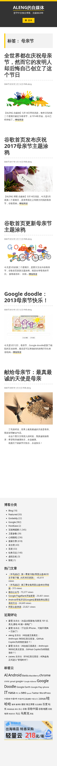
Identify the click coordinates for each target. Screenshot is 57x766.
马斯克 (25, 713)
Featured (12, 514)
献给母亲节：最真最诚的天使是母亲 (28, 375)
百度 (10, 548)
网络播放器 (10, 709)
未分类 (11, 545)
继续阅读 (19, 119)
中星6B (7, 698)
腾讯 (16, 709)
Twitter (35, 693)
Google (12, 522)
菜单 (30, 20)
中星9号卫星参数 (24, 699)
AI (6, 675)
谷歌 (25, 708)
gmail (12, 681)
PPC (17, 693)
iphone (46, 687)
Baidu (25, 675)
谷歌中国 (32, 709)
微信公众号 (13, 592)
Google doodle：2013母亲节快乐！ (26, 297)
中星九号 (34, 699)
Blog (10, 510)
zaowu (11, 656)
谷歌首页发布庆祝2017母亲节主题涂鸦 (26, 146)
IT (6, 692)
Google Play (36, 687)
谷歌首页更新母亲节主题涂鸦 (28, 226)
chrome (45, 675)
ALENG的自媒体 (28, 7)
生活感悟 (38, 704)
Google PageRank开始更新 (21, 595)
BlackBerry (34, 675)
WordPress (45, 692)
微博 (13, 704)
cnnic (7, 681)
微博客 (18, 704)
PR (20, 693)
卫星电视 (42, 698)
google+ (20, 681)
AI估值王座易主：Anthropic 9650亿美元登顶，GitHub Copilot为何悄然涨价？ (26, 638)
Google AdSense (30, 681)
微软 (23, 704)
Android (15, 675)
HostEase (13, 525)
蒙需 (10, 620)
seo (23, 692)
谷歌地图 (43, 708)
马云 (18, 713)
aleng (29, 84)
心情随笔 (12, 537)
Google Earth (23, 686)
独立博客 (30, 704)
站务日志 (12, 552)
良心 (20, 709)
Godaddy (13, 518)
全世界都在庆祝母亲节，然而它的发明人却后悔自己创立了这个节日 (28, 65)
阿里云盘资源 (14, 606)
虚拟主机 (12, 556)
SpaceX (29, 693)
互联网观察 (13, 529)
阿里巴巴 (12, 714)
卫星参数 (12, 533)
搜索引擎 (12, 541)
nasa (11, 692)
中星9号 (14, 698)
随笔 (10, 560)
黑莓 (31, 713)
